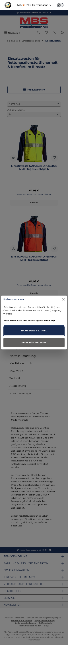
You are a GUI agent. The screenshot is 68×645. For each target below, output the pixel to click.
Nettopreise (34, 342)
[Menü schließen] (63, 299)
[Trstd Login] (62, 4)
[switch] (60, 5)
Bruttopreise (34, 330)
